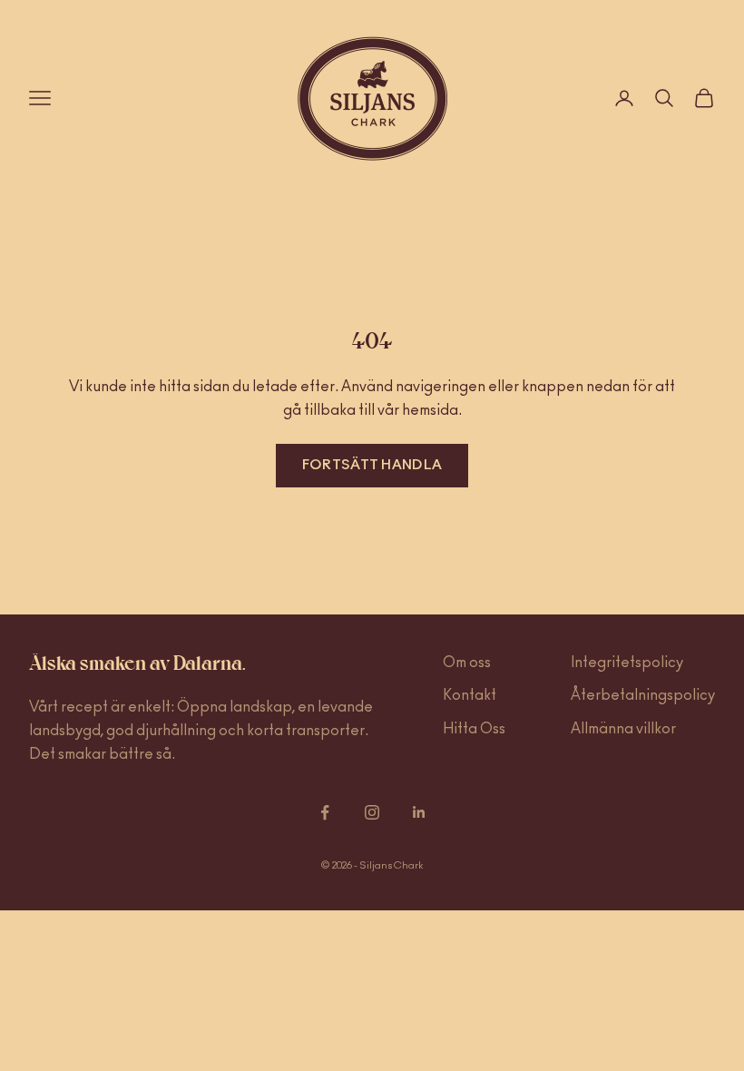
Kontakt (469, 695)
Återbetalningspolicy (643, 695)
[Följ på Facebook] (325, 812)
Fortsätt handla (372, 465)
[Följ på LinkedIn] (419, 812)
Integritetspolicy (627, 662)
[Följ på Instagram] (372, 812)
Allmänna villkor (623, 729)
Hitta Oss (474, 729)
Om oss (467, 662)
